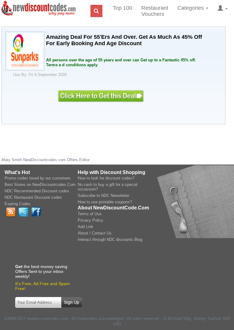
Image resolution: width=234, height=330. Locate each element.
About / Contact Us (95, 233)
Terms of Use (89, 214)
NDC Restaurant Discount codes (33, 197)
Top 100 (122, 8)
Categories (191, 8)
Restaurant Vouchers (154, 11)
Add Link (85, 226)
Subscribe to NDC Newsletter (103, 195)
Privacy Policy (90, 220)
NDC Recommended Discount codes (37, 191)
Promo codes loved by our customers (38, 178)
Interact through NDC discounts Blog (110, 239)
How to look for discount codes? (106, 178)
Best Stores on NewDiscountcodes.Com (40, 184)
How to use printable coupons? (105, 202)
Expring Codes (17, 203)
